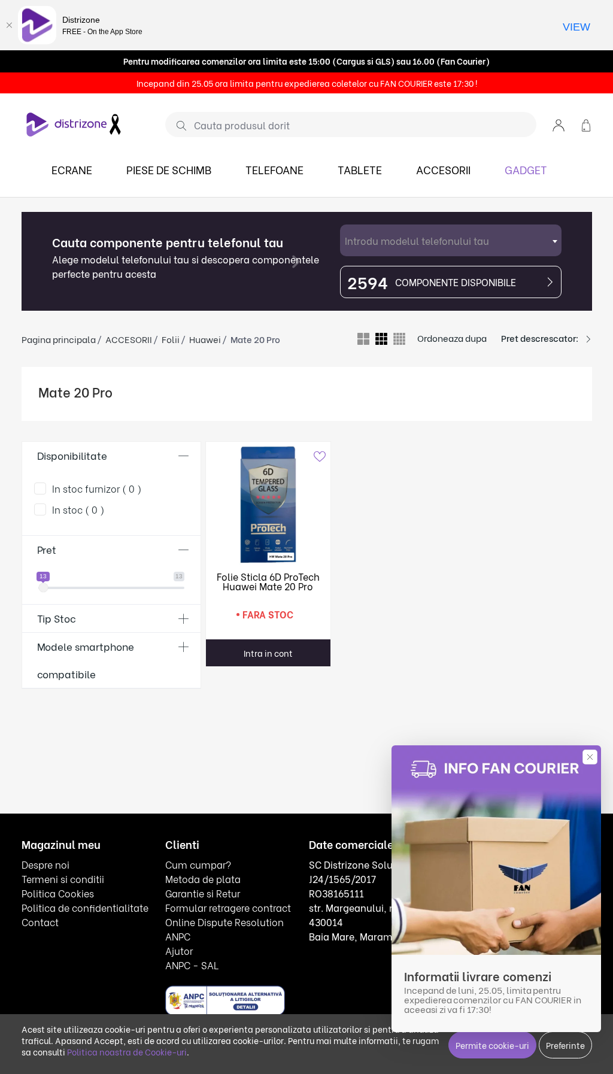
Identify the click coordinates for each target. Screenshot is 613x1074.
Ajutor (179, 950)
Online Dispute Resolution (224, 922)
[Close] (9, 25)
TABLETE (360, 169)
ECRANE (71, 169)
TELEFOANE (274, 169)
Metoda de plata (203, 878)
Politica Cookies (58, 893)
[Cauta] (177, 125)
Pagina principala (59, 338)
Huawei (205, 338)
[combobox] (451, 240)
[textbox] (451, 240)
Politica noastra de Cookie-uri (127, 1051)
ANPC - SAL (192, 965)
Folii (171, 338)
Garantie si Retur (202, 893)
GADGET (526, 169)
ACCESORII (443, 169)
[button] (559, 124)
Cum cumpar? (198, 864)
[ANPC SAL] (225, 999)
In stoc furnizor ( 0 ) (97, 488)
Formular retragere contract (228, 907)
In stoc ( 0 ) (78, 509)
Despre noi (45, 864)
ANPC (177, 936)
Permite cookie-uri (492, 1045)
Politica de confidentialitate (85, 907)
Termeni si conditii (63, 878)
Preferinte (565, 1045)
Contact (40, 922)
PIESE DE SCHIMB (168, 169)
